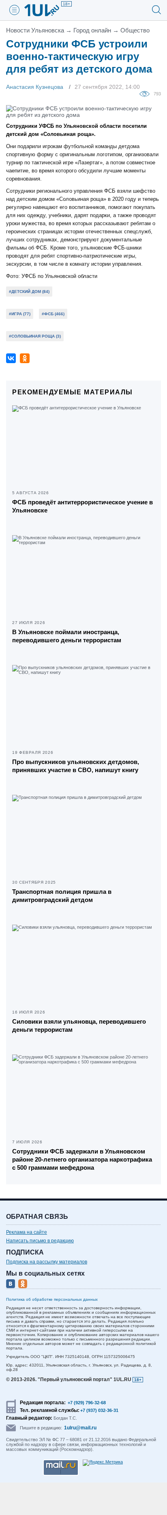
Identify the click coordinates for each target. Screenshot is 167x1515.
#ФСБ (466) (53, 314)
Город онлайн (92, 30)
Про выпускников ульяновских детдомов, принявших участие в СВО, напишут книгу (75, 765)
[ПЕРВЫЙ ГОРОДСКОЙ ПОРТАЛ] (46, 10)
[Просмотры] (146, 93)
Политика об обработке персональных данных (52, 1299)
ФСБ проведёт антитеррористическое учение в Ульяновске (82, 506)
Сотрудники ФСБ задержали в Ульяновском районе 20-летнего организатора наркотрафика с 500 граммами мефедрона (82, 1159)
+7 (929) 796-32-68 (87, 1402)
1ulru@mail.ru (80, 1428)
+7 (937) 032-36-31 (99, 1410)
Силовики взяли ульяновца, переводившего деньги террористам (79, 1025)
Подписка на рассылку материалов (46, 1262)
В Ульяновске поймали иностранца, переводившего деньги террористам (66, 635)
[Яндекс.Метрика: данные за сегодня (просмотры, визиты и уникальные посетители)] (103, 1462)
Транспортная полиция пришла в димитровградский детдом (61, 895)
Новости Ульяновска (35, 30)
